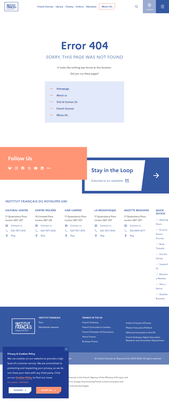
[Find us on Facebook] (23, 168)
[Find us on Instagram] (16, 168)
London (149, 10)
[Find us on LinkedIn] (42, 168)
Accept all (47, 390)
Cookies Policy (24, 377)
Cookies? (18, 390)
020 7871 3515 (18, 231)
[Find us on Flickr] (49, 168)
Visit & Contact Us (67, 102)
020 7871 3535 (48, 231)
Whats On (62, 115)
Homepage (63, 88)
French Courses (65, 108)
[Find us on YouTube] (36, 168)
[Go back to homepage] (11, 6)
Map (13, 236)
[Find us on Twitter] (29, 168)
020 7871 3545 (107, 231)
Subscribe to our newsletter (107, 181)
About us (62, 95)
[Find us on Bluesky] (10, 168)
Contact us (16, 226)
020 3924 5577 (137, 231)
